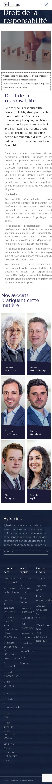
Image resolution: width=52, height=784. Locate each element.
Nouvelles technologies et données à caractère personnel (11, 600)
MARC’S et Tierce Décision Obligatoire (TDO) (10, 752)
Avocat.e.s (27, 618)
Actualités (25, 578)
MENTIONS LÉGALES (27, 780)
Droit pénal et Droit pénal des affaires (9, 731)
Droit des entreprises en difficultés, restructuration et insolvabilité (12, 654)
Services (24, 657)
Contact (24, 663)
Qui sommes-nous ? (25, 588)
